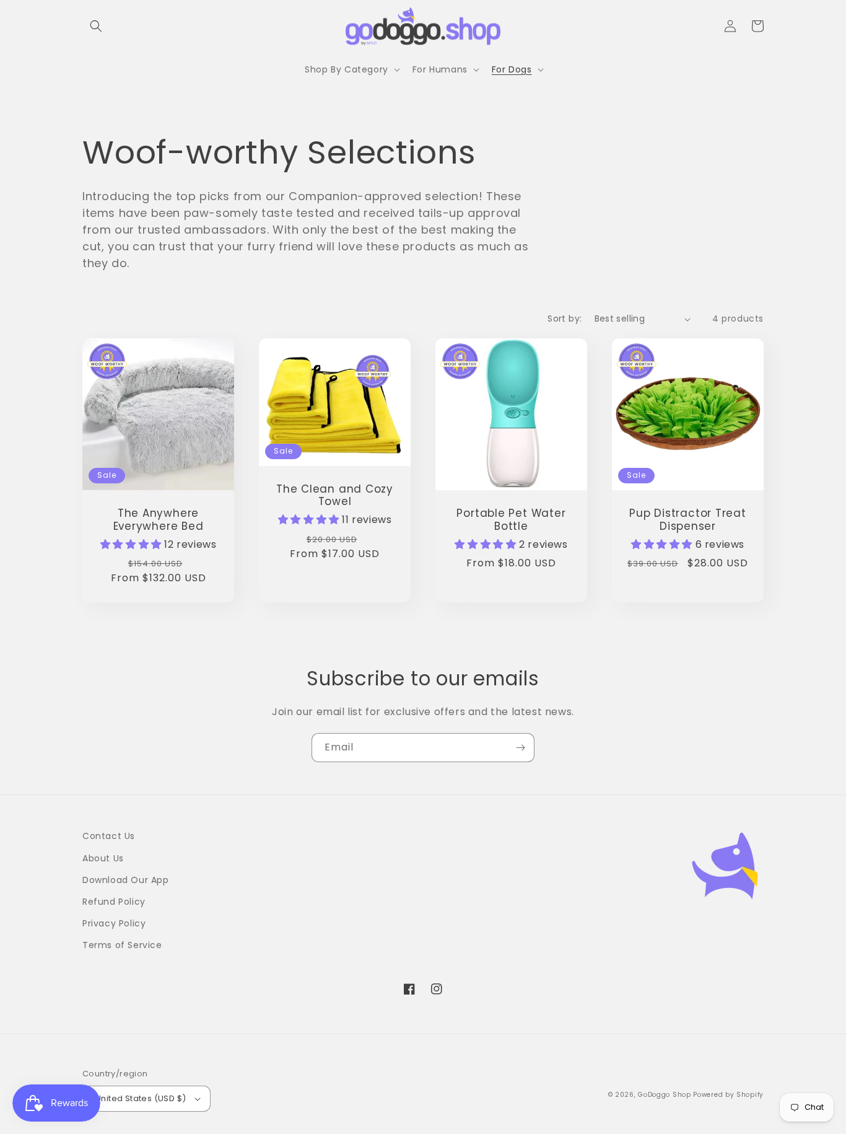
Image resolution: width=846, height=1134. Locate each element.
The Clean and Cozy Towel (334, 496)
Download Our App (125, 880)
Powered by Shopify (728, 1094)
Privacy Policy (114, 923)
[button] (96, 26)
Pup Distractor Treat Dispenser (687, 520)
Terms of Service (122, 945)
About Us (103, 858)
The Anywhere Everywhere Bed (158, 520)
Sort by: (564, 318)
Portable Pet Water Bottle (510, 520)
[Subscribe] (520, 747)
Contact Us (108, 836)
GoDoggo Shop (664, 1094)
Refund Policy (114, 901)
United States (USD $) (140, 1098)
